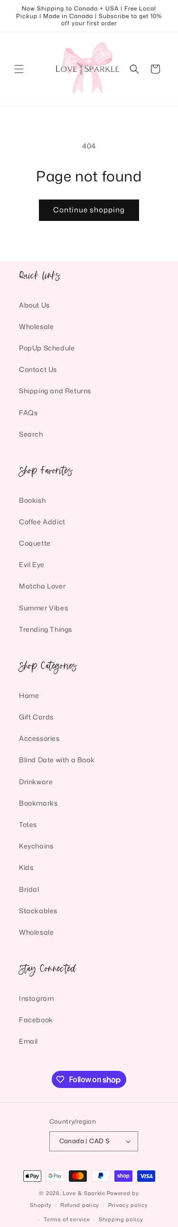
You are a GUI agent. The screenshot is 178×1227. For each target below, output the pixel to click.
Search (31, 434)
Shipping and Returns (55, 390)
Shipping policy (121, 1219)
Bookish (32, 500)
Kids (26, 867)
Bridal (29, 889)
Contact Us (38, 369)
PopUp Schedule (47, 347)
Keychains (36, 845)
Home (29, 695)
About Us (34, 304)
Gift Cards (36, 716)
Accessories (39, 738)
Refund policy (79, 1205)
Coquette (35, 543)
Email (28, 1041)
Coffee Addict (42, 521)
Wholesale (36, 326)
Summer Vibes (43, 607)
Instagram (36, 998)
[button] (19, 69)
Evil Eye (32, 564)
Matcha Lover (42, 585)
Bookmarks (38, 803)
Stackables (38, 910)
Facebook (36, 1019)
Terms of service (67, 1219)
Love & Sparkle (84, 1193)
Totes (28, 824)
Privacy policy (128, 1205)
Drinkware (36, 781)
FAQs (28, 412)
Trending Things (45, 629)
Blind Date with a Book (56, 759)
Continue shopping (89, 210)
